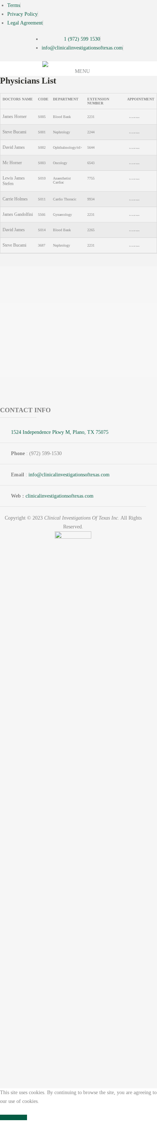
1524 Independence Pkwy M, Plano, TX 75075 (59, 432)
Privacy (19, 1117)
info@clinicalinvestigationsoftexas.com (69, 474)
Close (5, 1117)
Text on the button (134, 117)
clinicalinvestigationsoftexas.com (59, 496)
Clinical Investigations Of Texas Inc (81, 518)
